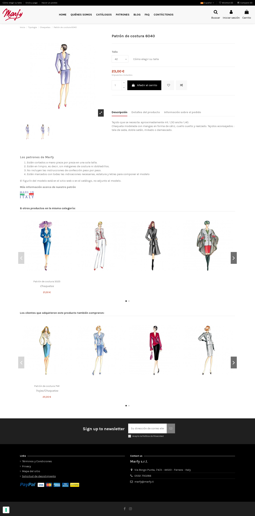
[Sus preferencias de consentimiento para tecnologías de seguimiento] (6, 510)
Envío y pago (32, 3)
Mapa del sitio (31, 471)
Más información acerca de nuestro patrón (48, 187)
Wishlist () (227, 3)
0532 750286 (142, 475)
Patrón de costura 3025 (46, 281)
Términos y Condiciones (37, 461)
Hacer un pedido (49, 3)
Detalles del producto (145, 112)
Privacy (26, 466)
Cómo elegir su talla (12, 3)
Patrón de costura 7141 (47, 386)
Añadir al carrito (147, 85)
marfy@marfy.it (144, 481)
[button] (122, 15)
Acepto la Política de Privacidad (148, 436)
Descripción (119, 112)
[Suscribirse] (171, 428)
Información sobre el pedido (182, 112)
